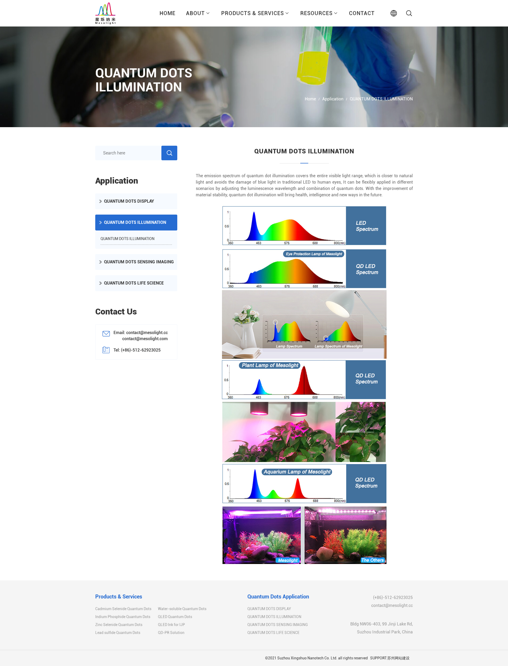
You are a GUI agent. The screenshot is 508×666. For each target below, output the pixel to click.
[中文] (394, 13)
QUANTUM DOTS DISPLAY (129, 201)
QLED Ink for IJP (171, 625)
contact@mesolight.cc (392, 605)
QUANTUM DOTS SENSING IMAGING (139, 261)
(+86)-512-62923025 (393, 597)
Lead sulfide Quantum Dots (117, 633)
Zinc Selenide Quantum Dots (118, 625)
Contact (362, 13)
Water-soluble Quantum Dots (182, 609)
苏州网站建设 (398, 658)
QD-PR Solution (171, 633)
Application (332, 98)
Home (310, 98)
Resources (316, 13)
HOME (167, 13)
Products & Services (252, 13)
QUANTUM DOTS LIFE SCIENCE (134, 283)
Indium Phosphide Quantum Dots (122, 617)
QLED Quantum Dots (175, 617)
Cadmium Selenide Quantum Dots (123, 609)
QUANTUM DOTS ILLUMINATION (381, 98)
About (195, 13)
